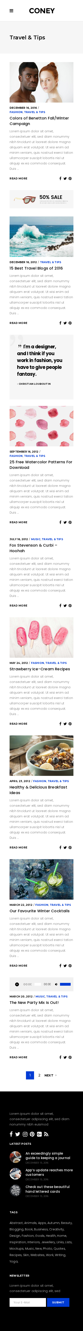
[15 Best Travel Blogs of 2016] (41, 236)
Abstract (16, 1223)
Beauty (66, 1223)
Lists (68, 1242)
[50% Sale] (41, 200)
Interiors (33, 1242)
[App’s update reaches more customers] (15, 1174)
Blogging (17, 1229)
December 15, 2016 (37, 1162)
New (38, 1248)
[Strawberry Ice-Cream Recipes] (41, 637)
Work (50, 1255)
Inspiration (18, 1242)
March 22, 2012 (21, 904)
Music (35, 539)
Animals (30, 1223)
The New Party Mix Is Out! (34, 1002)
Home (61, 1236)
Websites (37, 1255)
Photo (47, 1248)
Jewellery (48, 1242)
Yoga (14, 1261)
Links (60, 1242)
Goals (39, 1236)
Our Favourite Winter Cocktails (40, 911)
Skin (26, 1255)
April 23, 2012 (20, 781)
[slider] (65, 984)
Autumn (53, 1223)
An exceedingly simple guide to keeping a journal (48, 1155)
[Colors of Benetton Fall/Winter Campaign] (41, 82)
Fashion (16, 112)
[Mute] (55, 984)
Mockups (17, 1248)
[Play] (16, 984)
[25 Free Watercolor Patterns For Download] (41, 426)
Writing (60, 1255)
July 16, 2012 (19, 539)
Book (29, 1229)
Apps (42, 1223)
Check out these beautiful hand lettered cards (48, 1189)
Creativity (56, 1229)
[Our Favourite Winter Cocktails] (41, 879)
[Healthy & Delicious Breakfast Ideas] (41, 755)
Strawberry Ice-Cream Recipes (40, 669)
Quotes (59, 1248)
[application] (41, 984)
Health (51, 1236)
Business (41, 1229)
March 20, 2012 (21, 996)
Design (15, 1236)
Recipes (16, 1255)
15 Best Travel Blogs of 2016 (36, 268)
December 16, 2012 (23, 262)
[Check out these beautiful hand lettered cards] (15, 1190)
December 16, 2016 (23, 107)
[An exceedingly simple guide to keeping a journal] (15, 1157)
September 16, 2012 (24, 451)
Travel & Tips (34, 112)
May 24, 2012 (19, 663)
